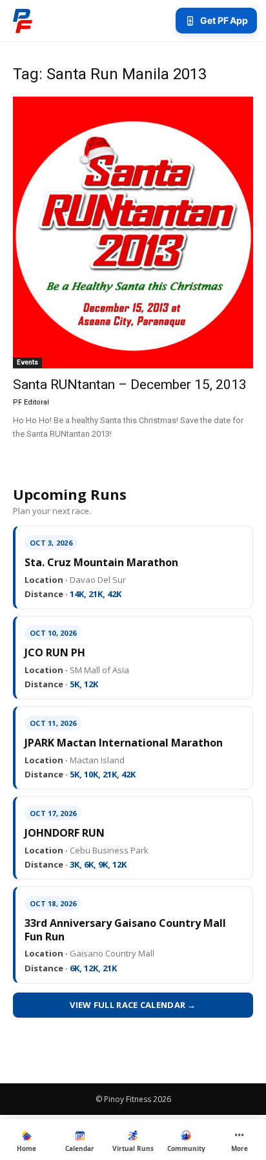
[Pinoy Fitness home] (22, 20)
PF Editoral (31, 402)
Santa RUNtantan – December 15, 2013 (130, 384)
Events (27, 362)
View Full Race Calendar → (133, 1005)
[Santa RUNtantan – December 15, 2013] (133, 232)
